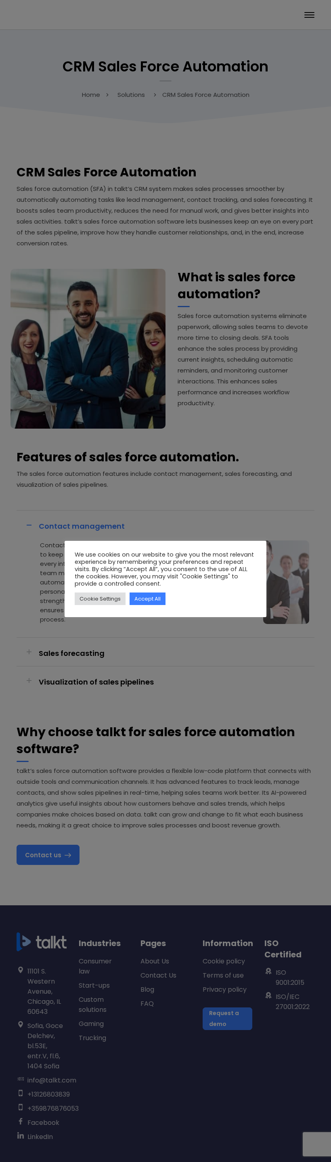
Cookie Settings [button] (100, 599)
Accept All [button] (147, 599)
